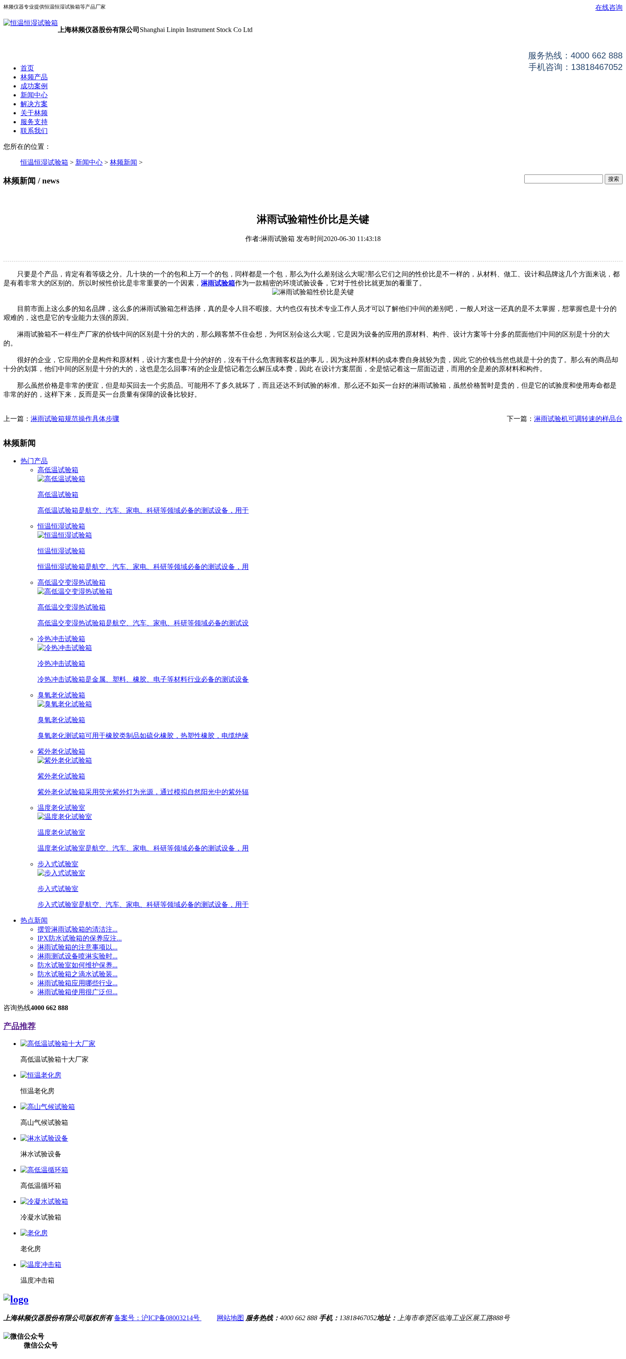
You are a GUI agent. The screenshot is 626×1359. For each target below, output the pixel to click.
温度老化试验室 (61, 807)
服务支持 (34, 121)
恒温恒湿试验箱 (44, 162)
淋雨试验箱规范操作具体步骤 (75, 418)
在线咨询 (609, 7)
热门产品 (34, 461)
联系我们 (34, 130)
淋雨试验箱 (218, 283)
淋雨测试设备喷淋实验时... (77, 956)
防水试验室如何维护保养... (77, 965)
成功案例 (34, 86)
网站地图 (230, 1317)
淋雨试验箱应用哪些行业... (77, 983)
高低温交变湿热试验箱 (71, 582)
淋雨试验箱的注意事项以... (77, 947)
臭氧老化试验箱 (61, 695)
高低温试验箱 (57, 469)
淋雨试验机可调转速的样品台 (578, 418)
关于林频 (34, 112)
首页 (27, 68)
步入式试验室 (57, 864)
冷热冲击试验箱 (61, 638)
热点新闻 (34, 920)
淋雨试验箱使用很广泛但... (77, 992)
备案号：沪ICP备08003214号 (157, 1317)
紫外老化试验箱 (61, 751)
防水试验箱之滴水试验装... (77, 974)
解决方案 (34, 103)
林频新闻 (123, 162)
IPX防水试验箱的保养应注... (79, 938)
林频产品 (34, 77)
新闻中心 (34, 95)
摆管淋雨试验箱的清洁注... (77, 929)
